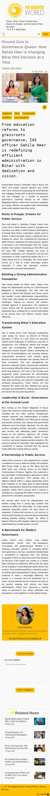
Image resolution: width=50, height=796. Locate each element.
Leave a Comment (25, 654)
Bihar (17, 113)
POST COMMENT (25, 690)
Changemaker (29, 113)
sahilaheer (7, 113)
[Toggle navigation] (3, 34)
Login (45, 34)
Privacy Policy (31, 787)
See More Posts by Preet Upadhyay (24, 638)
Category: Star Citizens (12, 68)
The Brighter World (16, 787)
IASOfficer (7, 118)
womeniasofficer (21, 118)
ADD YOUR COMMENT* (12, 660)
